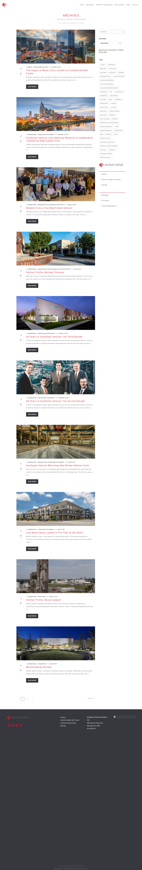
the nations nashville (106, 153)
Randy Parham (119, 130)
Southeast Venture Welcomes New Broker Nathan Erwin (57, 465)
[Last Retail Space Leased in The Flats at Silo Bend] (55, 509)
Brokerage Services (43, 204)
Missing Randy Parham (39, 667)
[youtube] (20, 725)
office (116, 126)
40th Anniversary (42, 333)
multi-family (103, 115)
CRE (111, 91)
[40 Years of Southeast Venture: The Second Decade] (55, 377)
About (82, 5)
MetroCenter (103, 111)
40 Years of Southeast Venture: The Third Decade (54, 336)
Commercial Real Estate (68, 723)
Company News (42, 134)
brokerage (121, 72)
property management (106, 130)
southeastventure (32, 134)
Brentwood (112, 72)
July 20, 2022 (77, 269)
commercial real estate (106, 84)
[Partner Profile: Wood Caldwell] (55, 576)
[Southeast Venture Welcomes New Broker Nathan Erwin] (55, 442)
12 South (102, 64)
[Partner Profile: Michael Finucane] (55, 249)
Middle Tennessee (114, 111)
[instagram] (16, 725)
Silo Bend (108, 134)
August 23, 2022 (72, 204)
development (103, 95)
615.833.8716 (91, 728)
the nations (111, 149)
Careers (104, 174)
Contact (135, 5)
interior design (104, 107)
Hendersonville (104, 103)
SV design (103, 149)
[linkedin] (13, 725)
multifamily (112, 115)
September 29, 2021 (64, 398)
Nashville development (106, 126)
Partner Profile (59, 204)
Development (120, 5)
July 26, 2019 (53, 664)
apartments (103, 68)
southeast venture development (108, 146)
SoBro (115, 134)
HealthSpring (118, 99)
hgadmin (30, 67)
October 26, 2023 (56, 67)
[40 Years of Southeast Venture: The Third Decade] (55, 313)
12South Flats (111, 64)
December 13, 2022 (63, 134)
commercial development (107, 80)
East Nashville (114, 95)
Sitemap (104, 185)
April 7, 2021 (61, 529)
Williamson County (105, 157)
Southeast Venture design (107, 142)
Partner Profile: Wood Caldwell (43, 599)
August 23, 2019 (53, 596)
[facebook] (9, 725)
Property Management (104, 5)
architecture (112, 68)
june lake (113, 107)
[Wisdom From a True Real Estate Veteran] (55, 184)
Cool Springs (103, 91)
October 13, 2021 (63, 333)
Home (60, 23)
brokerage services (105, 76)
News (128, 5)
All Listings (105, 200)
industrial (113, 103)
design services (119, 91)
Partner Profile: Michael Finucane (45, 272)
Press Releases (50, 134)
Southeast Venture (105, 138)
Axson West (103, 72)
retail (101, 134)
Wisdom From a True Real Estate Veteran (49, 208)
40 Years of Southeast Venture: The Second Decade (55, 401)
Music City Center (105, 119)
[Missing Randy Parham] (55, 643)
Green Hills (103, 99)
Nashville (114, 119)
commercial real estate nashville (109, 88)
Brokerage (90, 5)
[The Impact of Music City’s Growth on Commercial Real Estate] (55, 47)
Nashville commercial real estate (109, 122)
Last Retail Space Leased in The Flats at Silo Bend (54, 532)
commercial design (118, 76)
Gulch (110, 99)
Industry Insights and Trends (41, 67)
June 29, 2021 (71, 462)
